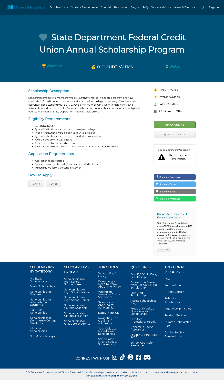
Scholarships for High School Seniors (77, 299)
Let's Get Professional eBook (143, 320)
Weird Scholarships (42, 286)
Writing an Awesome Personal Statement (110, 294)
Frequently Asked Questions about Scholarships (142, 311)
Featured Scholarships (139, 294)
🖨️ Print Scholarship (174, 134)
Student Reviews (175, 315)
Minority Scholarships (38, 330)
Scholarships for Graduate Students (77, 322)
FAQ (145, 7)
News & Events (183, 7)
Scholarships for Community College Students (43, 320)
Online (36, 183)
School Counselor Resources (142, 344)
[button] (67, 7)
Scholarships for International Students (40, 302)
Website (163, 249)
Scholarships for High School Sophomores (74, 282)
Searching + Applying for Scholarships (106, 305)
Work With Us (160, 7)
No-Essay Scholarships (38, 280)
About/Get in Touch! (177, 308)
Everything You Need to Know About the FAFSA (109, 284)
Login (201, 7)
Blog (134, 7)
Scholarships (57, 7)
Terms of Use (173, 285)
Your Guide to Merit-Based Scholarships (107, 331)
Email (53, 183)
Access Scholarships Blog (143, 302)
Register (214, 7)
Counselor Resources (114, 7)
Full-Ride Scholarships (38, 311)
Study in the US (108, 312)
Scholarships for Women (40, 293)
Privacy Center (174, 291)
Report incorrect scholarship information (174, 155)
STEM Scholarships (42, 336)
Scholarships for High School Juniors (77, 291)
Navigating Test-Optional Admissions (109, 321)
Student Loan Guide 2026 (144, 336)
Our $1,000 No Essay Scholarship (144, 276)
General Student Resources (142, 328)
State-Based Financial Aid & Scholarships (107, 342)
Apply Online (174, 124)
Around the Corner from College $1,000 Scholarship (144, 285)
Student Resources (83, 7)
